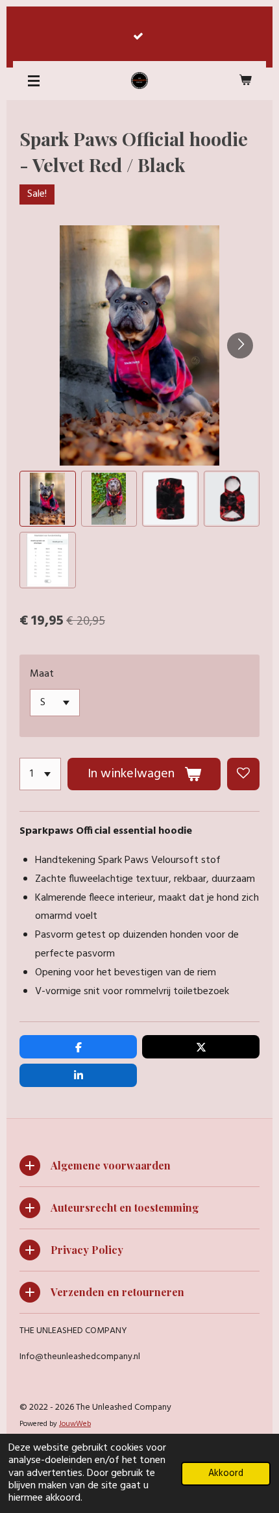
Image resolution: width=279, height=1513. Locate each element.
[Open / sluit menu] (33, 81)
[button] (47, 499)
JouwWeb (75, 1424)
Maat (42, 674)
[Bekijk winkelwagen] (245, 81)
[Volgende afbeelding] (240, 345)
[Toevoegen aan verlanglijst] (243, 774)
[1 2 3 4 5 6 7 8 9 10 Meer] (40, 774)
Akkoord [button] (225, 1473)
